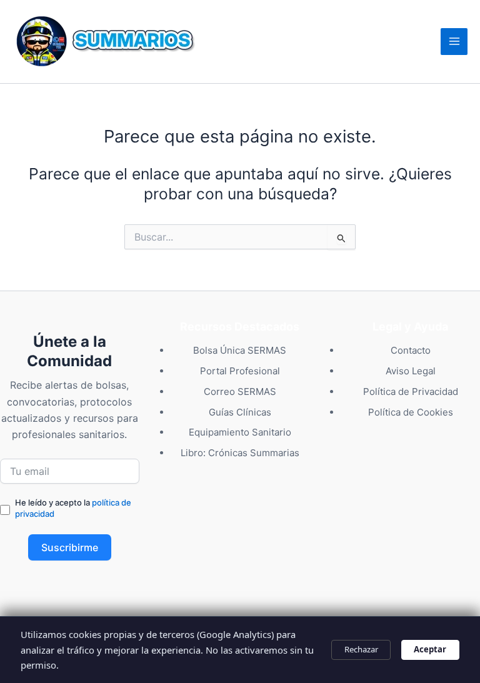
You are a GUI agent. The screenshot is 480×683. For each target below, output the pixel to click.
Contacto (411, 350)
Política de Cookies (410, 412)
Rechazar (361, 649)
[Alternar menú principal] (454, 41)
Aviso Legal (411, 371)
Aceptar (430, 649)
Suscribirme (69, 547)
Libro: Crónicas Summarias (240, 453)
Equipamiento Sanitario (240, 432)
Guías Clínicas (240, 412)
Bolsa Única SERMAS (239, 350)
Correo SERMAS (240, 391)
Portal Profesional (240, 371)
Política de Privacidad (410, 391)
